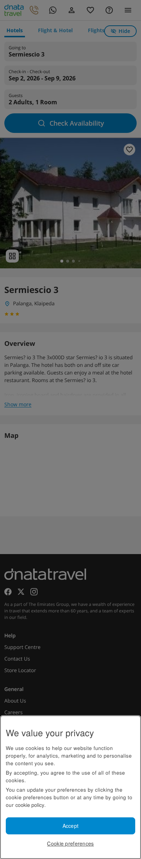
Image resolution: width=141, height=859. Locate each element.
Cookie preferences (70, 843)
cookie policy (29, 804)
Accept (71, 825)
